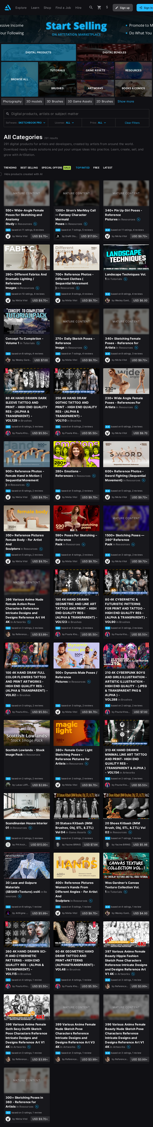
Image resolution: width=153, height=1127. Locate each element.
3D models (34, 101)
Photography (12, 101)
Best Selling (29, 167)
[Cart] (99, 7)
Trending (10, 167)
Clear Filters (132, 122)
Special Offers (56, 167)
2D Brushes (104, 101)
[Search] (91, 7)
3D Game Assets (80, 101)
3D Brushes (55, 101)
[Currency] (107, 7)
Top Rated (83, 167)
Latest (108, 167)
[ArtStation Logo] (7, 7)
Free (96, 167)
